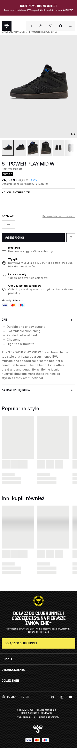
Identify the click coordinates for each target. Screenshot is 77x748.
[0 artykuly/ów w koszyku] (61, 26)
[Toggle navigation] (31, 26)
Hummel (7, 659)
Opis (4, 319)
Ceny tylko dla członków (24, 285)
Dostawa (14, 247)
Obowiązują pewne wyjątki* (20, 628)
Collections (11, 680)
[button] (41, 26)
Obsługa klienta (13, 669)
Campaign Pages (13, 31)
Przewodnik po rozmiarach (59, 216)
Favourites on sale (43, 31)
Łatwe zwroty (17, 274)
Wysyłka (14, 259)
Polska (11, 696)
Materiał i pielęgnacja (16, 390)
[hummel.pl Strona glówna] (6, 26)
